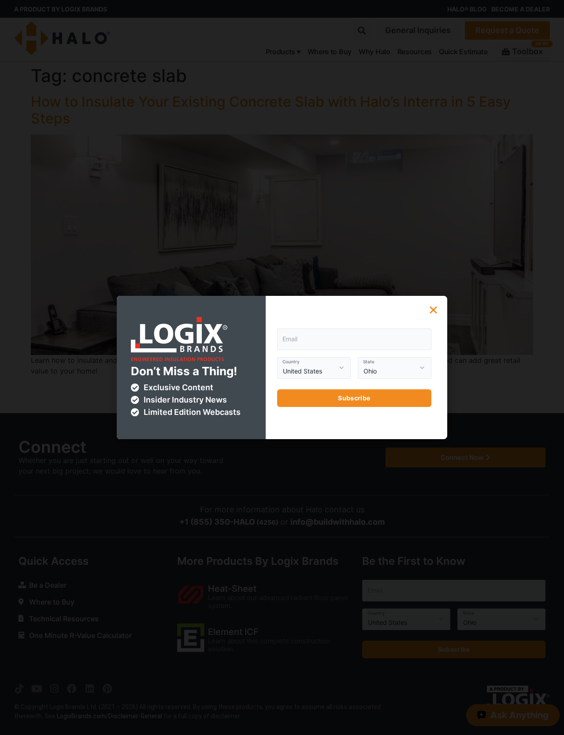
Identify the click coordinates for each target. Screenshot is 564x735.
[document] (282, 367)
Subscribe (354, 398)
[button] (433, 310)
